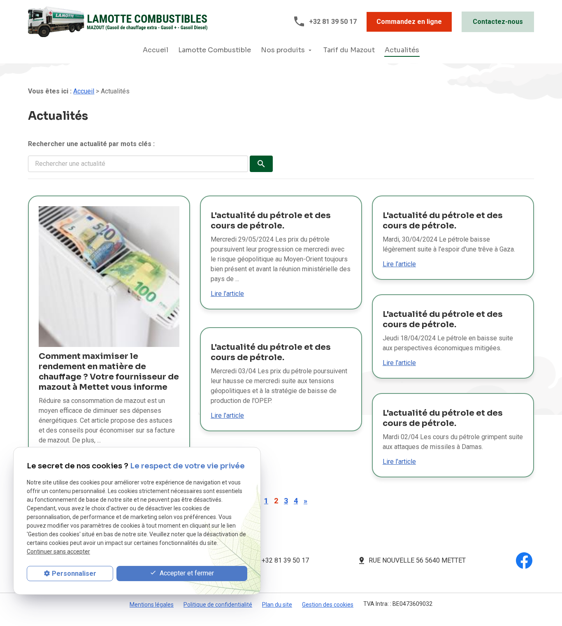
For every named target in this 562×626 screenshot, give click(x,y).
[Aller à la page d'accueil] (118, 21)
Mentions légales (152, 604)
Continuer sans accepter (58, 552)
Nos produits (283, 50)
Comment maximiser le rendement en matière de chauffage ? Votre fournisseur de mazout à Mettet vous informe (109, 371)
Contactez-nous (498, 22)
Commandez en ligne (409, 22)
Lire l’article (227, 294)
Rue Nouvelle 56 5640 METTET (417, 560)
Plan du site (277, 604)
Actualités (402, 50)
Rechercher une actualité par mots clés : (91, 144)
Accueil (155, 50)
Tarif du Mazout (349, 50)
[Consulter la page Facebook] (524, 560)
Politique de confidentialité (217, 604)
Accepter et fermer (186, 573)
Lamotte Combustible (214, 50)
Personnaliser (74, 573)
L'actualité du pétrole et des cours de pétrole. (271, 220)
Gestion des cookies (327, 604)
